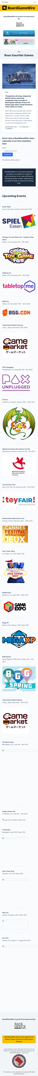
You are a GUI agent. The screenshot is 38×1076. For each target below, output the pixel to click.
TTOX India (6, 830)
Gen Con (5, 938)
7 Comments (9, 128)
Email (4, 148)
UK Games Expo (8, 742)
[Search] (35, 2)
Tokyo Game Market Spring (12, 700)
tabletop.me (6, 273)
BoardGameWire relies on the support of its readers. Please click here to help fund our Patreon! (19, 1039)
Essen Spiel (6, 207)
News (6, 92)
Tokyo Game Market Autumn (12, 325)
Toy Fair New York (8, 485)
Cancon (5, 399)
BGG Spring (6, 657)
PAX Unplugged (8, 367)
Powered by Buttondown (11, 160)
